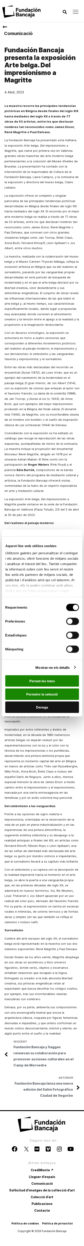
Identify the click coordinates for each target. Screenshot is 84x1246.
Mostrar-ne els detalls (52, 667)
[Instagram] (59, 1148)
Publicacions (42, 1204)
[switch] (72, 621)
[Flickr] (37, 1148)
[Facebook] (14, 1148)
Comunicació (18, 33)
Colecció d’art (42, 1197)
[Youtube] (70, 1148)
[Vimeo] (48, 1148)
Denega (42, 707)
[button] (64, 12)
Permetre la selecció (42, 694)
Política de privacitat (57, 1223)
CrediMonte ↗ (42, 1170)
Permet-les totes (42, 681)
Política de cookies (25, 1223)
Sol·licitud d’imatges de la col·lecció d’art (42, 1190)
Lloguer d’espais (42, 1177)
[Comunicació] (4, 26)
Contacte (42, 1210)
